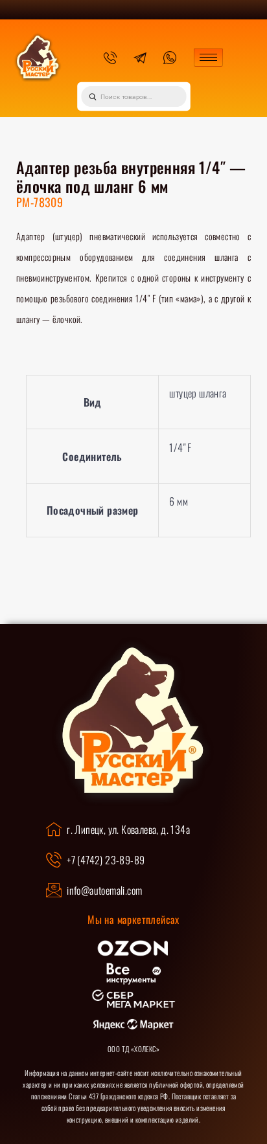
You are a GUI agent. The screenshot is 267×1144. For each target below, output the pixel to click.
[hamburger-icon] (208, 57)
